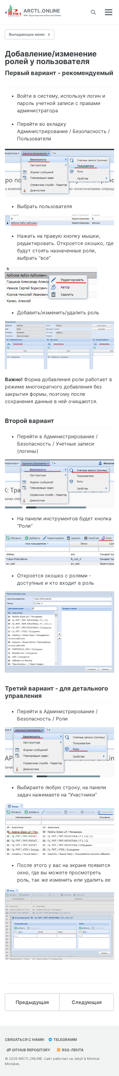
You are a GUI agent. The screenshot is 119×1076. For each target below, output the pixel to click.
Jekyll (78, 1058)
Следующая (87, 1002)
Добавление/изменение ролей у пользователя (51, 57)
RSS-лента (72, 1050)
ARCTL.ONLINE (42, 12)
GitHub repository (30, 1050)
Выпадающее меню (27, 34)
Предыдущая (32, 1002)
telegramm (64, 1039)
